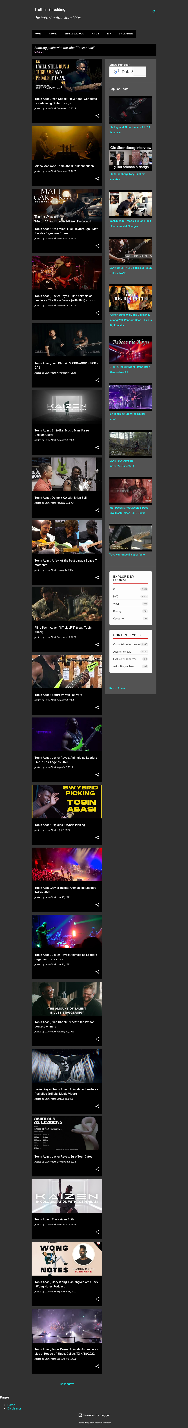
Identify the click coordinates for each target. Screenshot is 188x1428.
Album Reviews (130, 651)
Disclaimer (126, 33)
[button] (97, 116)
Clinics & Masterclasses (130, 644)
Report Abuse (117, 688)
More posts (67, 1384)
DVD (130, 596)
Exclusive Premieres (130, 659)
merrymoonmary (103, 1423)
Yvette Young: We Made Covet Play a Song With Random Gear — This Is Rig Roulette (130, 320)
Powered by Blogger (96, 1415)
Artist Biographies (130, 666)
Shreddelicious (74, 33)
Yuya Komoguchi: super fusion (127, 554)
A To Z (95, 33)
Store (53, 33)
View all (39, 52)
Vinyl (130, 603)
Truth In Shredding (50, 9)
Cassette (130, 618)
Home (38, 33)
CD (130, 589)
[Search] (154, 11)
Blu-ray (130, 611)
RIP (109, 33)
